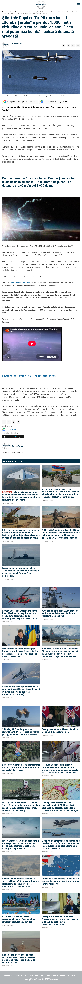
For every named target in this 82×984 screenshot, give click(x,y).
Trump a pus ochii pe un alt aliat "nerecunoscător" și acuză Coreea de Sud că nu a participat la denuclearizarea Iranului (60, 920)
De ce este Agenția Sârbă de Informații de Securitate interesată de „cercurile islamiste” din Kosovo (21, 767)
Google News (11, 430)
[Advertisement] (61, 564)
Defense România (7, 12)
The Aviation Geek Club (20, 283)
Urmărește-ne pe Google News (55, 102)
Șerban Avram (17, 44)
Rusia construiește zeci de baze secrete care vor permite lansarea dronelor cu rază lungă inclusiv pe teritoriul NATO (18, 958)
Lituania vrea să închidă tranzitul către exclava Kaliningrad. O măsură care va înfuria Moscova (60, 881)
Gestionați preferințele (56, 975)
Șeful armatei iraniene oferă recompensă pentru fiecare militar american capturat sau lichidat (18, 919)
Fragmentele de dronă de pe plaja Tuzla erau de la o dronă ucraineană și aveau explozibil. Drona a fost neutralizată (20, 572)
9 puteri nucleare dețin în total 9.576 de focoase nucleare (30, 376)
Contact (71, 975)
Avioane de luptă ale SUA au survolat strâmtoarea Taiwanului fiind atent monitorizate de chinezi (60, 613)
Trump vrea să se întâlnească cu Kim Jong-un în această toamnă (60, 730)
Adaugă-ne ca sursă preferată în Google (22, 102)
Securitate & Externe (21, 12)
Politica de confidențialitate (15, 975)
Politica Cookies (36, 975)
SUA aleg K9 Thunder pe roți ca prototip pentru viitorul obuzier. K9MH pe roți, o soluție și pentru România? (20, 732)
